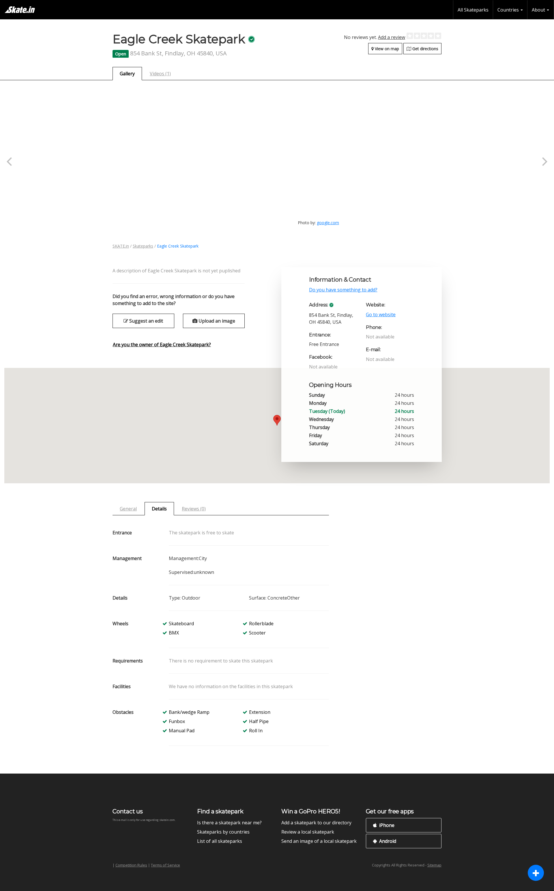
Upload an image (216, 321)
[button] (277, 420)
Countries (508, 10)
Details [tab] (159, 509)
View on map (386, 48)
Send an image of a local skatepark (319, 841)
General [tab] (128, 509)
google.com (328, 222)
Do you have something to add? (343, 290)
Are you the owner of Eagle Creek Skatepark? (162, 344)
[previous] (10, 161)
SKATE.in (121, 246)
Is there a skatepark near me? (229, 822)
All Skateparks (473, 10)
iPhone (386, 825)
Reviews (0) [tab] (194, 509)
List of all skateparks (219, 841)
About (539, 10)
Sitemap (434, 865)
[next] (544, 161)
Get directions (424, 48)
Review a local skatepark (307, 832)
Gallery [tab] (127, 73)
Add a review (391, 37)
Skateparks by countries (223, 832)
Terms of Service (165, 865)
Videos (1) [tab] (160, 73)
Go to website (381, 314)
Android (387, 841)
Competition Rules (131, 865)
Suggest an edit (145, 321)
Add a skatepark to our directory (316, 822)
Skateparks (143, 246)
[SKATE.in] (19, 9)
